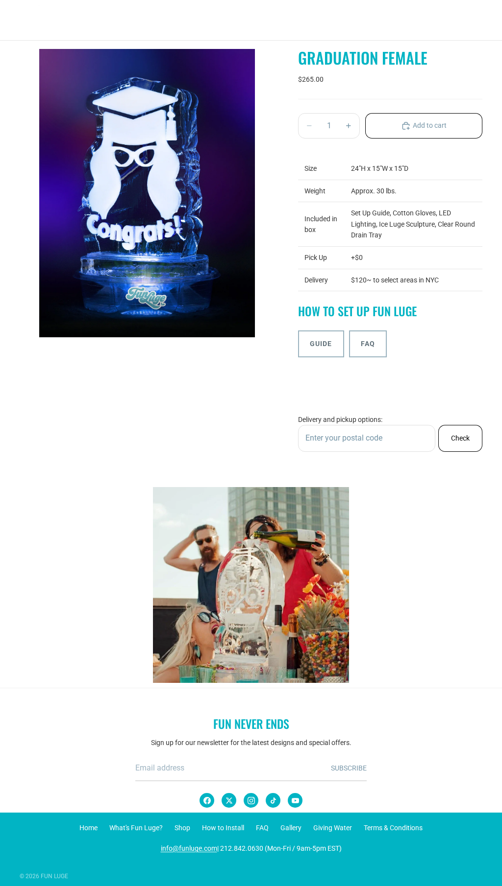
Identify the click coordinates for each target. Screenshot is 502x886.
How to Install (223, 828)
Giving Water (332, 828)
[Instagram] (251, 800)
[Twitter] (229, 800)
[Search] (429, 20)
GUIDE (321, 344)
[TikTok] (273, 800)
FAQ (368, 344)
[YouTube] (295, 800)
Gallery (290, 828)
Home (88, 828)
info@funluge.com (189, 848)
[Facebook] (207, 800)
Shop (182, 828)
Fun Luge (54, 876)
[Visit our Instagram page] (251, 585)
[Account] (450, 20)
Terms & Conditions (393, 828)
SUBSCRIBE (349, 768)
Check (460, 438)
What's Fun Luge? (136, 828)
